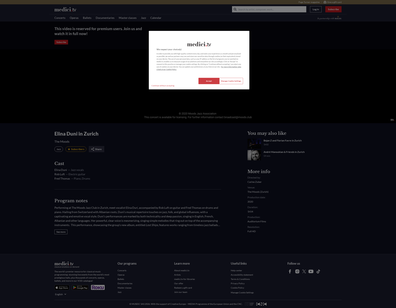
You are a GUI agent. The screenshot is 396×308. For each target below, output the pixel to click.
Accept (209, 81)
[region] (199, 60)
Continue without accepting (163, 86)
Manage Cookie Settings (231, 81)
